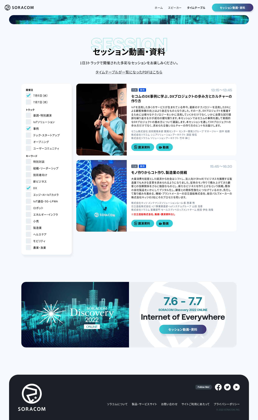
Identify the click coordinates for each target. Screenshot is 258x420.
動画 (166, 147)
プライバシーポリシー (227, 404)
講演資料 (144, 147)
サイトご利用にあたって (196, 404)
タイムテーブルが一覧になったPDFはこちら (129, 72)
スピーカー (175, 7)
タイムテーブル (196, 7)
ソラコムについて (117, 404)
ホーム (159, 7)
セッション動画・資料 (232, 7)
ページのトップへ (254, 414)
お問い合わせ (169, 404)
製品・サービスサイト (144, 404)
